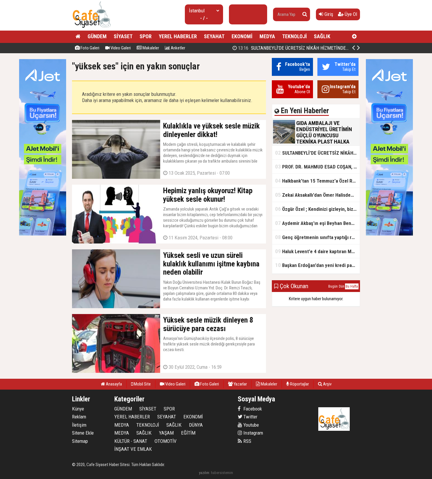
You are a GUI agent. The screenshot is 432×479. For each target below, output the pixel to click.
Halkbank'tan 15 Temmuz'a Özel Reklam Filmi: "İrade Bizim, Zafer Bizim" (317, 180)
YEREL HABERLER (178, 36)
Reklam (79, 417)
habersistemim (222, 472)
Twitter (249, 417)
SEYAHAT (214, 36)
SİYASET (123, 36)
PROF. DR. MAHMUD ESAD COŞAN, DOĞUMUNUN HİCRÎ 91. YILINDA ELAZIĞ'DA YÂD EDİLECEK (317, 166)
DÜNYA (196, 425)
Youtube (250, 425)
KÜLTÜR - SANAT (130, 441)
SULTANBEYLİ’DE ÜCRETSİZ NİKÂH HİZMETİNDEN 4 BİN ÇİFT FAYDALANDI (317, 48)
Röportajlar (299, 384)
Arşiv (326, 384)
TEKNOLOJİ (294, 36)
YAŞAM (166, 433)
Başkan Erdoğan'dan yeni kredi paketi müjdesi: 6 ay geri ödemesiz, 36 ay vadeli (317, 265)
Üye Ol (350, 14)
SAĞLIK (322, 36)
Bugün (333, 286)
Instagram (252, 433)
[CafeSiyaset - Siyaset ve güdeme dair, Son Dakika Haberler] (91, 28)
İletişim (79, 425)
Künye (78, 409)
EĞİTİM (188, 433)
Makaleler (150, 48)
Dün (341, 286)
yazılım (204, 472)
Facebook (252, 409)
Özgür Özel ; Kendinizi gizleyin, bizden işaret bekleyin (317, 209)
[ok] (304, 14)
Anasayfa (113, 384)
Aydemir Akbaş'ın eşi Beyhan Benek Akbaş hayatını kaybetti (317, 223)
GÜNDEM (97, 36)
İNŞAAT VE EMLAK (133, 449)
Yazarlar (240, 384)
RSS (246, 441)
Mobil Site (142, 384)
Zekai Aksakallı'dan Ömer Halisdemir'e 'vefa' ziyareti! (317, 194)
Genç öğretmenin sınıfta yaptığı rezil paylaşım (317, 237)
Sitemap (80, 441)
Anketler (177, 48)
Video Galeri (120, 48)
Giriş (328, 14)
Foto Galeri (89, 48)
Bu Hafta (352, 286)
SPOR (146, 36)
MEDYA (267, 36)
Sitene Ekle (83, 433)
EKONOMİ (242, 36)
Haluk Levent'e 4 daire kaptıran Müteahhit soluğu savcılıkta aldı (317, 251)
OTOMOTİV (166, 441)
